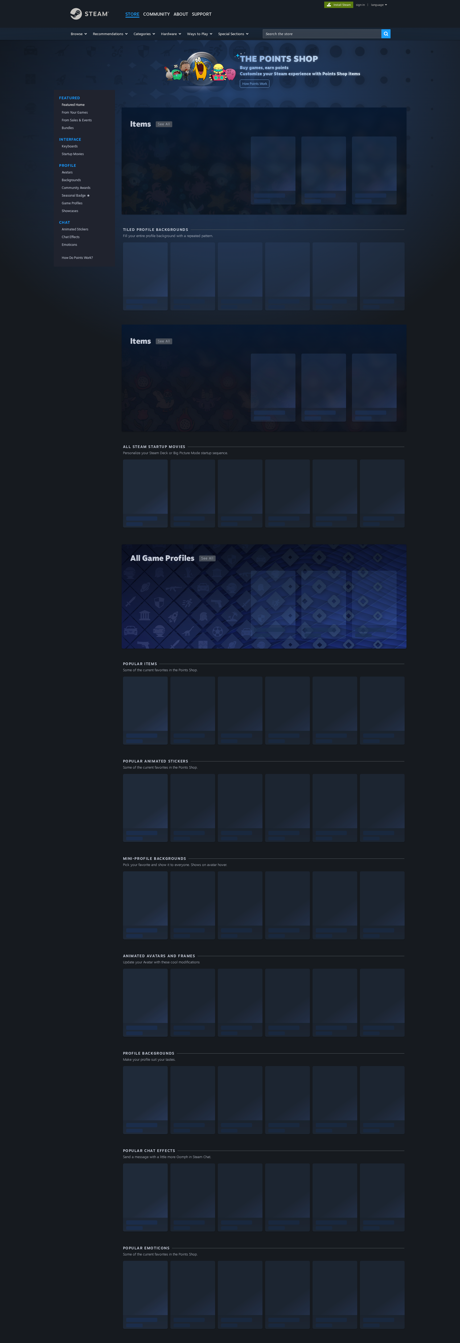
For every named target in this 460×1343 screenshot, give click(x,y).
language (377, 5)
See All (164, 124)
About (181, 14)
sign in (360, 5)
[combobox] (322, 33)
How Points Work (254, 84)
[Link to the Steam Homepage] (89, 18)
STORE (132, 14)
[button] (79, 34)
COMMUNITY (156, 14)
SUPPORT (202, 14)
